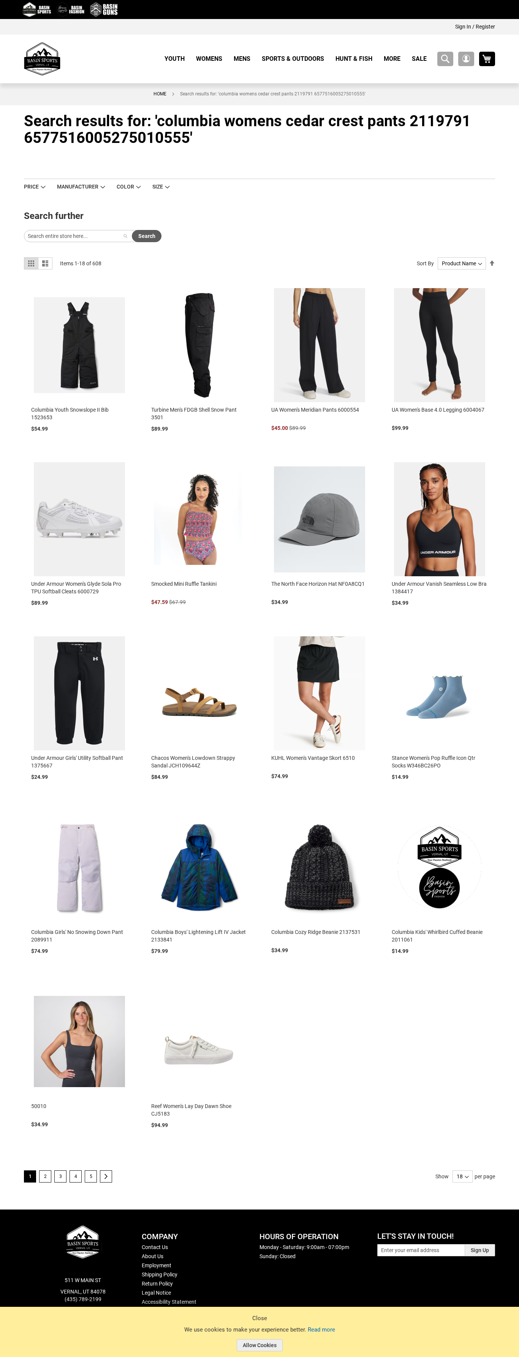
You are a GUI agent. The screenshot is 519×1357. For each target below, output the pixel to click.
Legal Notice (156, 1293)
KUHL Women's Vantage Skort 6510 (313, 758)
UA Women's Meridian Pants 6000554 (315, 410)
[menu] (298, 58)
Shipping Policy (159, 1274)
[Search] (125, 236)
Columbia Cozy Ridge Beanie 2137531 (316, 932)
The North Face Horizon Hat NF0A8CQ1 (318, 584)
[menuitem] (177, 58)
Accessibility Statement (169, 1302)
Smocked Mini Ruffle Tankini (184, 584)
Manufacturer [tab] (77, 187)
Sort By (425, 263)
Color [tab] (125, 187)
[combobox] (445, 59)
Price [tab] (31, 187)
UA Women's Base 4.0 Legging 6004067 (438, 410)
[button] (466, 59)
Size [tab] (157, 187)
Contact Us (155, 1247)
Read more (321, 1329)
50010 (38, 1106)
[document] (259, 1337)
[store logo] (42, 59)
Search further (54, 216)
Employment (156, 1265)
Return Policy (157, 1284)
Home (159, 94)
